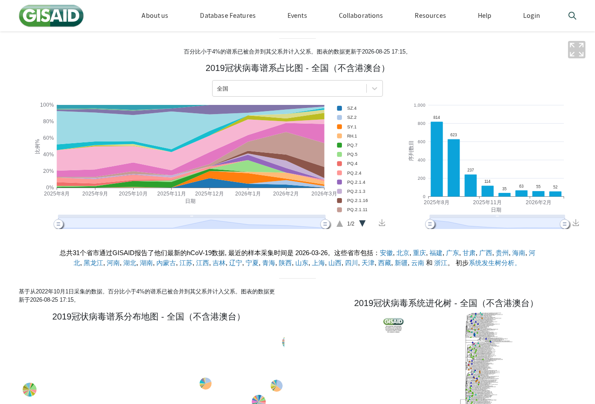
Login (531, 15)
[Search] (572, 17)
